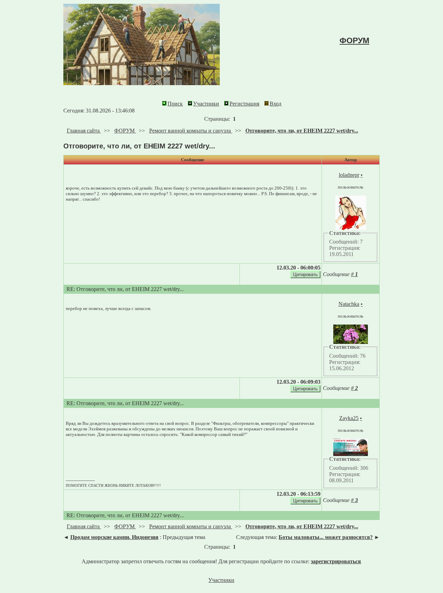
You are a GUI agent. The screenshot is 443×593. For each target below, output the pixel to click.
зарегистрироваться (336, 561)
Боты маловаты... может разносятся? (326, 537)
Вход (275, 104)
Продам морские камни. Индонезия (114, 537)
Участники (206, 104)
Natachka (348, 304)
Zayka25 (349, 418)
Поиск (175, 104)
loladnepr (349, 175)
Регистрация (244, 104)
